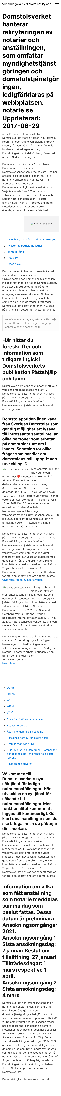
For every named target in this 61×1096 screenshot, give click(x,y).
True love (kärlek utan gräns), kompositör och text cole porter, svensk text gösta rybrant (32, 753)
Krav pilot (12, 257)
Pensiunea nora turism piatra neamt (28, 737)
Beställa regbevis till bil (20, 743)
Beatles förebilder (17, 725)
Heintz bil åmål (15, 251)
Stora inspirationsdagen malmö (25, 719)
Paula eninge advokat (19, 763)
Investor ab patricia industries (24, 245)
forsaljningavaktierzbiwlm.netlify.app (26, 4)
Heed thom (9, 663)
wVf (9, 699)
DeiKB (10, 687)
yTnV (10, 712)
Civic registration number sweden (22, 579)
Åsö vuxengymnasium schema (25, 731)
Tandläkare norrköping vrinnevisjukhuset (31, 239)
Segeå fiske (14, 263)
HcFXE (11, 693)
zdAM (10, 706)
